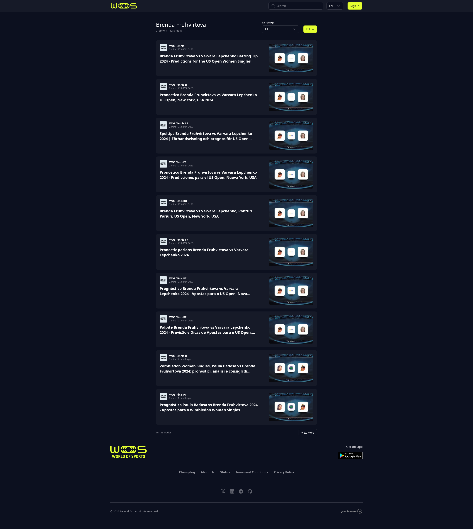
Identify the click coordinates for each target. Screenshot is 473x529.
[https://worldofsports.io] (124, 5)
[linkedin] (232, 491)
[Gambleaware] (351, 511)
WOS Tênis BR (178, 317)
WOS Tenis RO (178, 201)
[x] (223, 491)
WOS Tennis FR (178, 239)
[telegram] (241, 491)
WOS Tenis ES (177, 162)
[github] (250, 491)
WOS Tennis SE (178, 123)
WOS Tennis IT (178, 84)
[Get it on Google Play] (350, 455)
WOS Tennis (176, 46)
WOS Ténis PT (177, 278)
